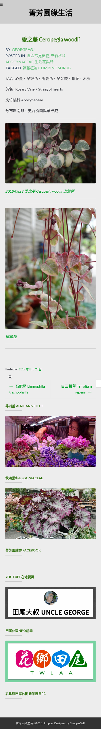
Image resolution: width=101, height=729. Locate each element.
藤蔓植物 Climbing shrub (47, 68)
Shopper (48, 723)
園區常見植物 (38, 55)
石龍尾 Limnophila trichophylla (27, 389)
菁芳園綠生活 (50, 12)
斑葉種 (11, 336)
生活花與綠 (44, 61)
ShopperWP (77, 723)
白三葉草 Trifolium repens (76, 389)
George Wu (23, 49)
